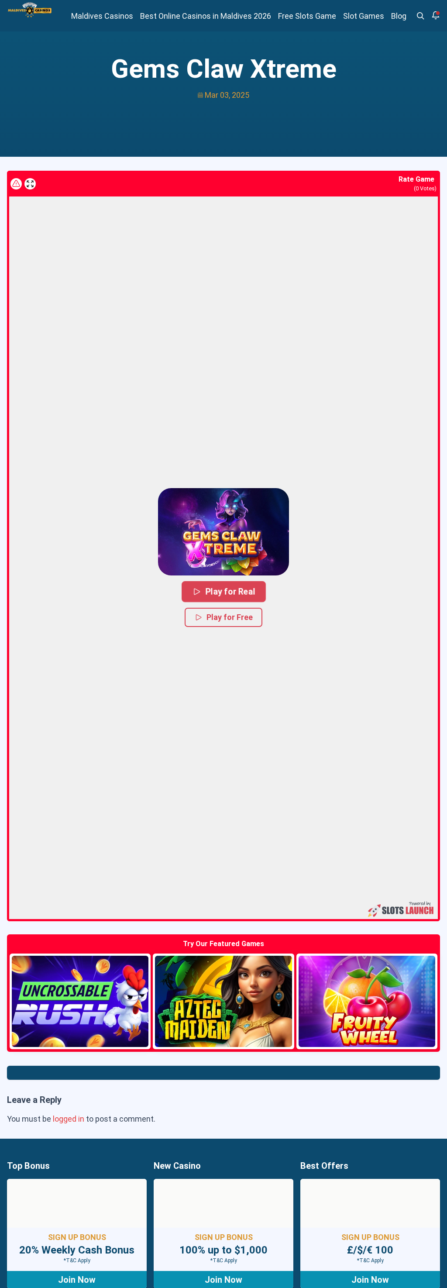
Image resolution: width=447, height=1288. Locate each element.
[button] (223, 531)
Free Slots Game (307, 16)
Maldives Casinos (102, 16)
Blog (398, 16)
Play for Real (230, 591)
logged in (68, 1118)
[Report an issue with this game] (16, 183)
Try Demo (80, 1001)
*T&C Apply (77, 1260)
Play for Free (229, 617)
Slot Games (363, 16)
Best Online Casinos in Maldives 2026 (205, 16)
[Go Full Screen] (30, 183)
